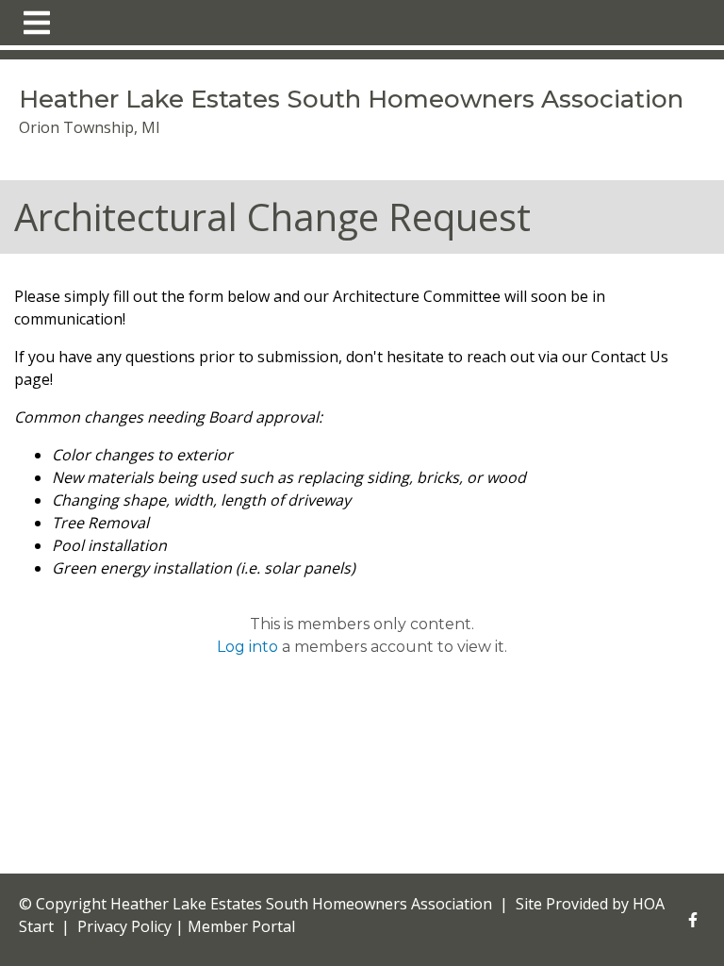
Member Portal (241, 926)
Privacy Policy (124, 926)
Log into (247, 647)
